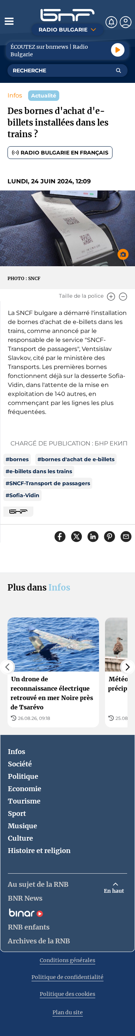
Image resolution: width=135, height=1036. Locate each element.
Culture (20, 838)
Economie (24, 788)
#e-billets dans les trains (39, 471)
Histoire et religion (39, 850)
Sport (17, 813)
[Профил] (125, 22)
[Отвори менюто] (9, 21)
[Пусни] (117, 50)
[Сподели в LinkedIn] (93, 537)
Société (20, 764)
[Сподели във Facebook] (60, 537)
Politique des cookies (67, 994)
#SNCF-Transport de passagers (48, 483)
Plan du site (67, 1012)
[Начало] (67, 15)
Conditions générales (67, 960)
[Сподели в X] (76, 537)
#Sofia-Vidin (22, 495)
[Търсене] (118, 70)
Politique (23, 776)
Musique (22, 826)
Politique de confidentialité (68, 977)
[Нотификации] (111, 22)
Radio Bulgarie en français (64, 152)
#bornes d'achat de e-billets (76, 459)
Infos (15, 95)
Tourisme (24, 801)
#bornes (17, 459)
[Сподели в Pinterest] (110, 537)
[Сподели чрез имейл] (126, 537)
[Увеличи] (111, 296)
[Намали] (123, 296)
